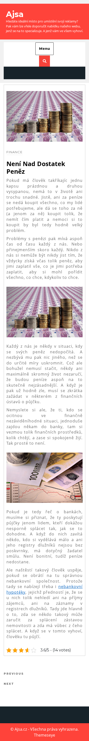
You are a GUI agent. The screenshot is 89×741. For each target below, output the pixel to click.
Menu (44, 48)
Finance (14, 152)
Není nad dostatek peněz (35, 167)
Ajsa (14, 14)
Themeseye (44, 735)
